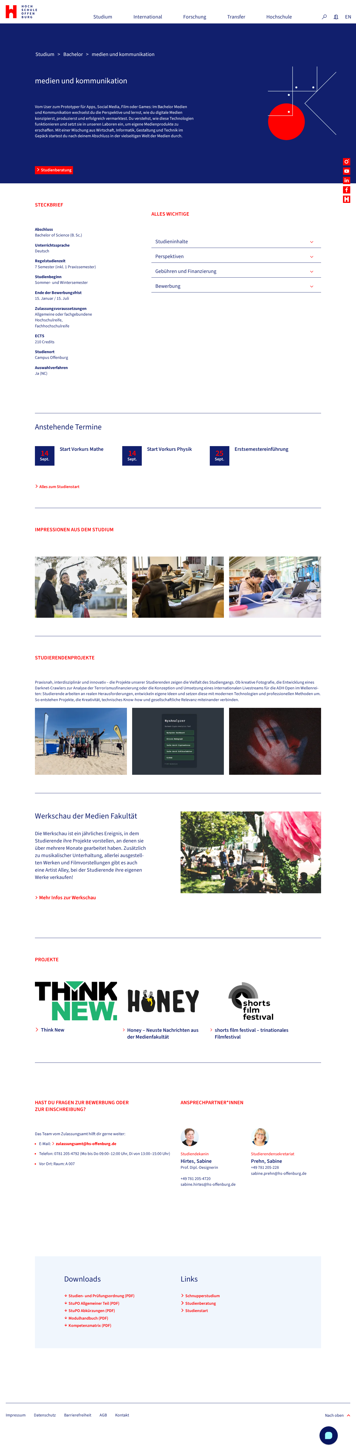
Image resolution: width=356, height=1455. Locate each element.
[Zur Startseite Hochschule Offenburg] (32, 11)
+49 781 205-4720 (196, 1179)
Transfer (236, 18)
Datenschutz (45, 1415)
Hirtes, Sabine (196, 1161)
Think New (52, 1030)
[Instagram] (346, 161)
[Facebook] (346, 189)
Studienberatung (56, 170)
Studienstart (196, 1311)
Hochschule (279, 18)
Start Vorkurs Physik (169, 449)
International (147, 18)
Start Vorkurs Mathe (81, 449)
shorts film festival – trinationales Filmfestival (252, 1033)
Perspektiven (169, 256)
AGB (103, 1415)
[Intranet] (336, 17)
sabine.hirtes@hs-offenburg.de (208, 1184)
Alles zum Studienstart (59, 487)
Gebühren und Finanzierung (185, 271)
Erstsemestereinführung (261, 449)
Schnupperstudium (202, 1296)
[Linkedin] (346, 180)
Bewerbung (167, 286)
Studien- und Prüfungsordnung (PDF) (101, 1296)
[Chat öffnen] (329, 1435)
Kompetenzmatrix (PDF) (90, 1325)
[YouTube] (346, 171)
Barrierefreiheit (77, 1415)
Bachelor (73, 54)
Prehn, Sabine (266, 1161)
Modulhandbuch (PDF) (88, 1318)
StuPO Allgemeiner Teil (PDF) (94, 1303)
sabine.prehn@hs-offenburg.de (278, 1173)
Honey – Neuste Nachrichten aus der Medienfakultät (163, 1033)
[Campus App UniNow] (346, 199)
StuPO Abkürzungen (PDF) (92, 1311)
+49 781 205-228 (265, 1167)
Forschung (194, 18)
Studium (102, 18)
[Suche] (324, 17)
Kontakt (122, 1415)
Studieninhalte (171, 241)
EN (347, 17)
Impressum (16, 1415)
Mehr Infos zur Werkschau (67, 897)
